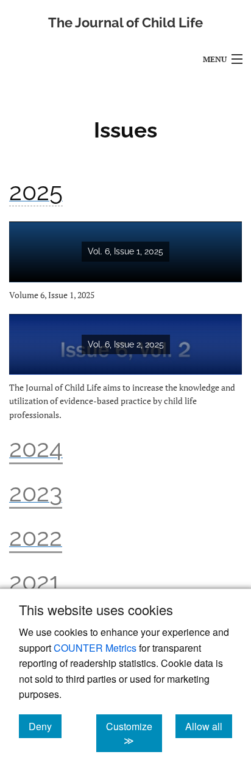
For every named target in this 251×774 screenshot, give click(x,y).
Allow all (208, 726)
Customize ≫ (134, 733)
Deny (45, 726)
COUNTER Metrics (95, 648)
